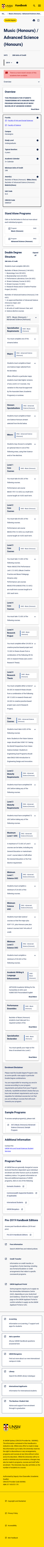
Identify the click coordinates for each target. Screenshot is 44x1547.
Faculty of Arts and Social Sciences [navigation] (20, 121)
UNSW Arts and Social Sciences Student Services (19, 1150)
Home (4, 14)
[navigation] (22, 1127)
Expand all (35, 254)
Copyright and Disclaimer (17, 1501)
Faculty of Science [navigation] (14, 125)
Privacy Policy (13, 1513)
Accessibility (12, 1525)
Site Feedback (13, 1538)
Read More (35, 109)
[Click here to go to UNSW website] (7, 6)
